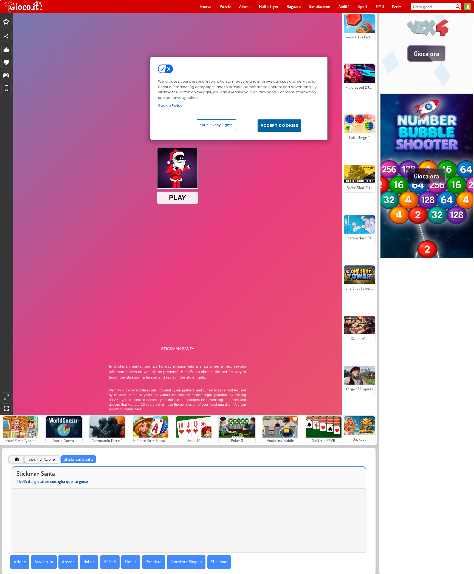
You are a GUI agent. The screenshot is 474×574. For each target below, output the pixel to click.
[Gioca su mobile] (6, 89)
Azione (20, 561)
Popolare (154, 561)
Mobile (131, 561)
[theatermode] (6, 397)
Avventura (44, 561)
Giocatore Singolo (186, 561)
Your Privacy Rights (216, 125)
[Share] (6, 36)
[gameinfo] (6, 76)
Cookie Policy (170, 105)
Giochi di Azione (42, 459)
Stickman (219, 561)
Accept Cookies (279, 125)
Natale (89, 561)
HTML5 (110, 561)
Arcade (68, 561)
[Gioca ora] (426, 90)
